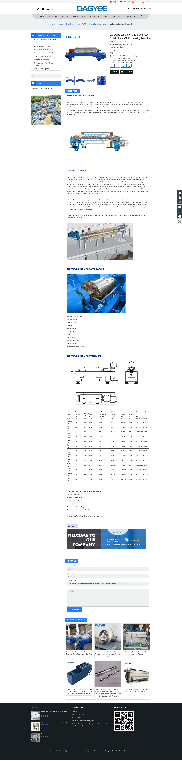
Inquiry (115, 72)
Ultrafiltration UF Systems (43, 46)
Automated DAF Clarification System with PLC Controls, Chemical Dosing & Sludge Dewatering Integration (79, 691)
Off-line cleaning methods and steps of (54, 723)
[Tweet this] (117, 66)
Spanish (137, 2)
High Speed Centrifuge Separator (124, 60)
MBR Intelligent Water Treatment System (45, 64)
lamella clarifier (114, 751)
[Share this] (112, 66)
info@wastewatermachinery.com (84, 721)
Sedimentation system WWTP (44, 49)
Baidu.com (48, 88)
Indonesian (126, 2)
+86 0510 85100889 (80, 718)
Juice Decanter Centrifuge (121, 58)
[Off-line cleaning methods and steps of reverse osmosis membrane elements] (35, 731)
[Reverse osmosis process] (35, 742)
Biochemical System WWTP (43, 53)
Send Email (127, 72)
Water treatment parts (41, 69)
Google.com (37, 88)
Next (104, 54)
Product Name (71, 580)
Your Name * (71, 566)
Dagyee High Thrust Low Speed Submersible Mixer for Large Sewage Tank (108, 654)
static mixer (38, 43)
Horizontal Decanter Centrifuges (123, 62)
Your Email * (71, 573)
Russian (147, 2)
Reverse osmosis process (49, 734)
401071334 (77, 711)
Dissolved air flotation (125, 751)
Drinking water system (41, 59)
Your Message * (72, 588)
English (115, 2)
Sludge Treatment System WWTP (45, 56)
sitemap (106, 751)
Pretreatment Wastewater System (45, 39)
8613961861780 (79, 714)
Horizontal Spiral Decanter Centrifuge (125, 56)
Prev (67, 54)
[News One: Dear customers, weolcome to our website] (35, 720)
